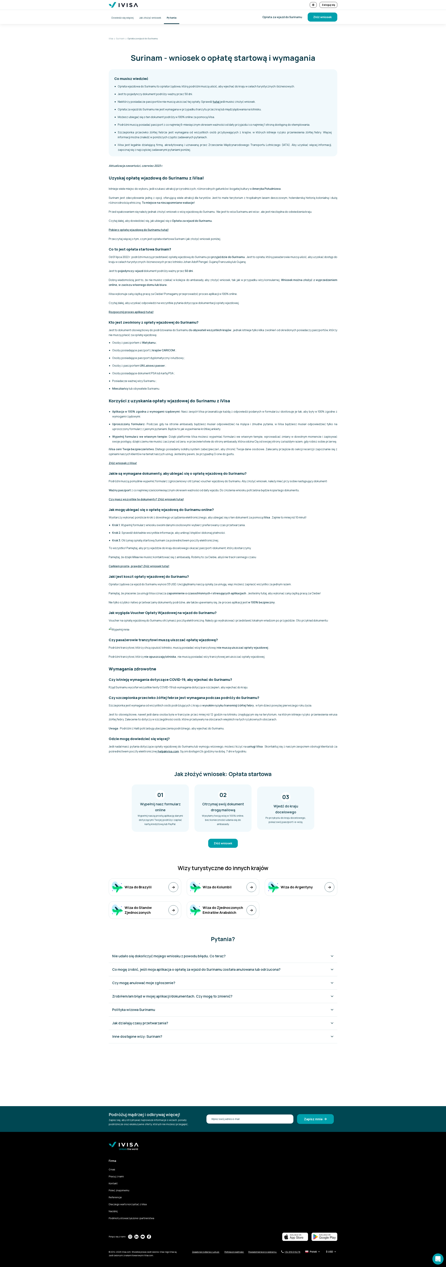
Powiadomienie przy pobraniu (262, 1251)
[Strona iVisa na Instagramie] (130, 1237)
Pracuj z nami (116, 1176)
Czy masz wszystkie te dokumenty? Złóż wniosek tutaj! (146, 499)
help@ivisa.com (168, 751)
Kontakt (113, 1183)
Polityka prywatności (234, 1251)
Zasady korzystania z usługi (206, 1251)
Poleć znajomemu (119, 1190)
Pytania (171, 17)
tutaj (216, 102)
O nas (112, 1169)
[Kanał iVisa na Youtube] (143, 1237)
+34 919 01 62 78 (292, 1251)
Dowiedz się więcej (123, 17)
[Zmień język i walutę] (313, 5)
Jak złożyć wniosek (150, 17)
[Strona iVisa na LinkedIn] (136, 1237)
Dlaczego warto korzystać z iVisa (128, 1204)
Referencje (115, 1197)
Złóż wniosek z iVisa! (123, 463)
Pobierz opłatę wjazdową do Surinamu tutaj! (139, 230)
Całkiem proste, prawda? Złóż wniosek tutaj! (139, 566)
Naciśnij (113, 1211)
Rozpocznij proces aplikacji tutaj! (131, 312)
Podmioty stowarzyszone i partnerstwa (131, 1218)
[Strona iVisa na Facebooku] (149, 1237)
